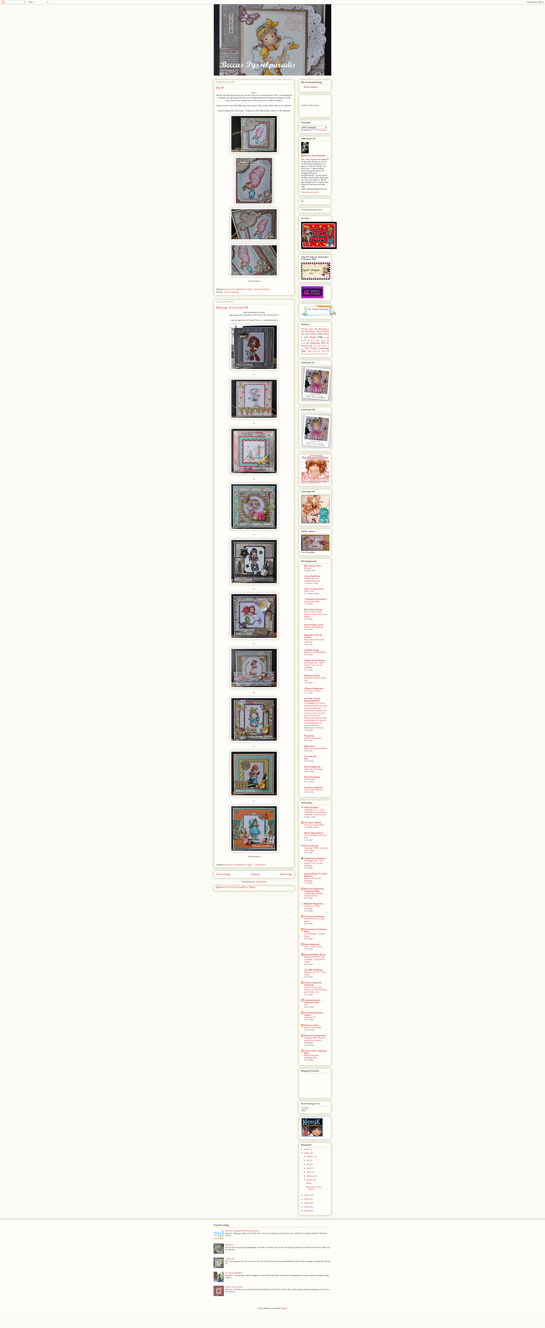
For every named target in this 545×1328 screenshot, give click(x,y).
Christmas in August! (312, 691)
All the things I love (313, 625)
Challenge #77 (310, 1017)
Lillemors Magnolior (313, 688)
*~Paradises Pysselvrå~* (315, 599)
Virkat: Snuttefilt (320, 354)
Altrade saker (307, 329)
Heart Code (308, 591)
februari (310, 1176)
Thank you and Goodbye (314, 825)
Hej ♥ (219, 87)
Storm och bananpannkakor (315, 748)
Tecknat (326, 346)
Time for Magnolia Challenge (313, 983)
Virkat (323, 351)
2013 (306, 1153)
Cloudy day (229, 1259)
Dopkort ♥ (229, 1245)
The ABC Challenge (313, 970)
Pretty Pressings (312, 777)
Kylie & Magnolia (312, 767)
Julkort (313, 334)
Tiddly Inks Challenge (314, 660)
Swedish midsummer (312, 738)
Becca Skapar (310, 87)
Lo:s (303, 343)
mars (309, 1172)
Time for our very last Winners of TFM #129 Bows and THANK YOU (315, 989)
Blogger (284, 1308)
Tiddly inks (311, 351)
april (309, 1168)
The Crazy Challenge (317, 348)
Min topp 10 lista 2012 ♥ (232, 307)
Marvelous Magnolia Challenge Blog (314, 890)
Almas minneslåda (311, 601)
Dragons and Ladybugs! (314, 627)
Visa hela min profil (309, 192)
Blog (306, 759)
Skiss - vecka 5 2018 (313, 947)
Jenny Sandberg (312, 576)
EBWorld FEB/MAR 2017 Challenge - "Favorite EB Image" (314, 959)
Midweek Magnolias (313, 904)
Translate (322, 130)
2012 (306, 1195)
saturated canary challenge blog (312, 1001)
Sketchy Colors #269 (312, 1027)
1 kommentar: (260, 865)
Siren (306, 1005)
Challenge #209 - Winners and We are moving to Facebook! (314, 1040)
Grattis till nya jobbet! (234, 1287)
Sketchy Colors (311, 1025)
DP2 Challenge (311, 846)
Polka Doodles (311, 807)
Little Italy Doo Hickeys (313, 769)
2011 (306, 1199)
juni (308, 1164)
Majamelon (309, 746)
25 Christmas (309, 779)
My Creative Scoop (313, 609)
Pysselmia (309, 736)
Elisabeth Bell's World (314, 955)
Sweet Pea (316, 346)
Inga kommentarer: (262, 289)
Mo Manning (234, 292)
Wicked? (307, 568)
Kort (226, 292)
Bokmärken (310, 331)
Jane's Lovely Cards (314, 589)
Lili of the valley (318, 341)
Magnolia (315, 343)
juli (308, 1160)
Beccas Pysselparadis (314, 155)
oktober (310, 1156)
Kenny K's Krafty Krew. (315, 1035)
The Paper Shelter (312, 822)
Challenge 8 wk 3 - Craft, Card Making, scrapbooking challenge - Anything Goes (315, 812)
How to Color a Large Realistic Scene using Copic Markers (315, 614)
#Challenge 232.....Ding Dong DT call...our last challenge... (313, 665)
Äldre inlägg (286, 874)
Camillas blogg (311, 650)
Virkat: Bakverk (306, 354)
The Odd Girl (310, 756)
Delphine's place (312, 675)
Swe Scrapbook (311, 944)
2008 (306, 1211)
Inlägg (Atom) (261, 882)
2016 (306, 1149)
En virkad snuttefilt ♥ (233, 1273)
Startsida (255, 874)
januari (310, 1180)
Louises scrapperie (313, 787)
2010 (306, 1203)
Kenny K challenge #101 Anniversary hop (242, 1231)
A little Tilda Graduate (313, 790)
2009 (306, 1207)
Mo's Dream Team (312, 566)
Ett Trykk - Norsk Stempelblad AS (312, 699)
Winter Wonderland (313, 833)
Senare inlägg (223, 874)
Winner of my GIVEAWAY (315, 652)
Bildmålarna (323, 329)
